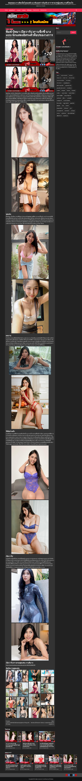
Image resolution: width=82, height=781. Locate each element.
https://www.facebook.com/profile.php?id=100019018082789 (20, 665)
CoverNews (44, 779)
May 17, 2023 (12, 37)
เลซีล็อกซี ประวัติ (59, 115)
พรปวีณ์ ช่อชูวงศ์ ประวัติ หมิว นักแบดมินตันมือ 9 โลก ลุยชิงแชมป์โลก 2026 (40, 766)
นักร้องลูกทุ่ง (63, 90)
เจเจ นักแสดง (73, 110)
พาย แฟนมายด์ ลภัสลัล (66, 100)
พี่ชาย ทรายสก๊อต (59, 103)
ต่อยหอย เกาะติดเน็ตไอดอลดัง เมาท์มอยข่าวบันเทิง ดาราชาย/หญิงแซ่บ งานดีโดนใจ (40, 3)
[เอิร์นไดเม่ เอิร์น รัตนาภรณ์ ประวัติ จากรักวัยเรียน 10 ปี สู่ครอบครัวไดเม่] (30, 736)
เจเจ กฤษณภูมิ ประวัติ (60, 110)
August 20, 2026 (12, 769)
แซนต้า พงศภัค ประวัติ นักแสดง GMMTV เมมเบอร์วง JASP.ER (25, 766)
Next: (42, 722)
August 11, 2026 (70, 769)
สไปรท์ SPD (67, 105)
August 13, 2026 (56, 769)
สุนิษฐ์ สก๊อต (58, 105)
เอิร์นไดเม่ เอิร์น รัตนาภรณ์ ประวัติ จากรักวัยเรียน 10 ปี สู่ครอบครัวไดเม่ (29, 745)
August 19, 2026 (41, 769)
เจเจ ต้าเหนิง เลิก (66, 110)
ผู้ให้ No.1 (64, 98)
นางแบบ (18, 10)
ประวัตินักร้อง (56, 762)
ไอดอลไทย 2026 (65, 115)
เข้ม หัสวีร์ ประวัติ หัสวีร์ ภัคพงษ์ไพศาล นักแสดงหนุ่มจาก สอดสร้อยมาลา (12, 766)
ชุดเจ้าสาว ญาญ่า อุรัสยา (60, 85)
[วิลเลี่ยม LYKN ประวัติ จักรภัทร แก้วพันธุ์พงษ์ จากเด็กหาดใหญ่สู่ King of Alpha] (55, 759)
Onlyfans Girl (36, 10)
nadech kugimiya (64, 75)
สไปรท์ (63, 105)
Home (6, 10)
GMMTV (58, 75)
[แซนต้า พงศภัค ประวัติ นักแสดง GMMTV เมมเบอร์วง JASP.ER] (26, 759)
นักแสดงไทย (73, 90)
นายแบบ (24, 10)
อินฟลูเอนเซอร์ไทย (59, 108)
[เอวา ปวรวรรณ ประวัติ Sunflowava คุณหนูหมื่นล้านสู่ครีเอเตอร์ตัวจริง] (13, 736)
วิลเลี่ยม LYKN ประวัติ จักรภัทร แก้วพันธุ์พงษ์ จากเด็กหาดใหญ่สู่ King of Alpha (55, 766)
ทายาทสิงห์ (58, 90)
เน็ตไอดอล (29, 10)
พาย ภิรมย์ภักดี (69, 98)
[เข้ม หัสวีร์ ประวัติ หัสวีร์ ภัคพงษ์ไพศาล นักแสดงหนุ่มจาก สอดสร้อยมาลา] (12, 759)
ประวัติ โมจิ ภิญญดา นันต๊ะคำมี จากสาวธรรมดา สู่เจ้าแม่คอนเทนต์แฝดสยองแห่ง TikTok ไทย (47, 745)
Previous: (17, 722)
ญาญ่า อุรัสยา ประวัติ (68, 85)
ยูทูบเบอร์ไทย (72, 103)
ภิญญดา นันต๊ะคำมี (66, 103)
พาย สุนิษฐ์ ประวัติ (59, 100)
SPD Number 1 (68, 80)
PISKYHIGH (71, 75)
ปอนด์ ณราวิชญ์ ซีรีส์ (59, 95)
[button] (10, 676)
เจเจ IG (71, 108)
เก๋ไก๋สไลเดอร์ (66, 108)
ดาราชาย (7, 762)
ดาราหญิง (7, 740)
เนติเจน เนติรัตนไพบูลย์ (71, 113)
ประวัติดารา (11, 762)
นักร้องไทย (68, 90)
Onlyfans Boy (43, 10)
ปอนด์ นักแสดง (59, 98)
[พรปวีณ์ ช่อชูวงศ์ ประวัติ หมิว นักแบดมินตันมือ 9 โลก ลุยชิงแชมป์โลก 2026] (41, 759)
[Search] (76, 10)
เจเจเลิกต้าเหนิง (63, 113)
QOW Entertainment (60, 80)
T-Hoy (8, 37)
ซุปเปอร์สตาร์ (12, 10)
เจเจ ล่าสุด (58, 113)
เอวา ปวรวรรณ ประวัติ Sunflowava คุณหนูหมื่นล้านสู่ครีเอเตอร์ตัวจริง (13, 745)
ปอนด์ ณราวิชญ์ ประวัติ (67, 95)
